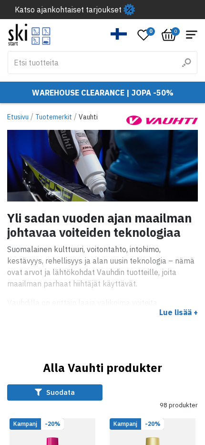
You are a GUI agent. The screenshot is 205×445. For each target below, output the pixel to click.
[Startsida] (29, 34)
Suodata (59, 392)
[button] (119, 34)
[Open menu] (191, 34)
